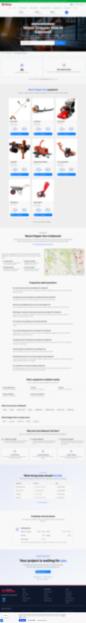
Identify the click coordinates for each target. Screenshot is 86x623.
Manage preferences (42, 620)
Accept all (22, 620)
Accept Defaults (31, 620)
